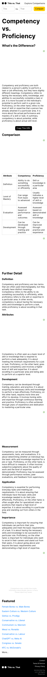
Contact (42, 660)
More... (5, 652)
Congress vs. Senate (11, 643)
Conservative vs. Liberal (13, 620)
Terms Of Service (39, 663)
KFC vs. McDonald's (11, 647)
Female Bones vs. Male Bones (16, 606)
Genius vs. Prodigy (11, 616)
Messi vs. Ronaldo (10, 629)
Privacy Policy (40, 666)
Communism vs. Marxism (14, 625)
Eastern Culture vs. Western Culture (19, 611)
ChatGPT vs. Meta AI (12, 638)
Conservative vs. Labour (13, 634)
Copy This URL (23, 128)
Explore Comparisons (35, 3)
